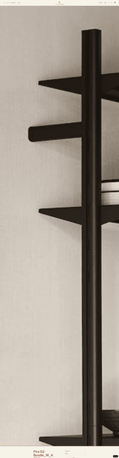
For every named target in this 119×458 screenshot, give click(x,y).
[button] (75, 451)
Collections (13, 2)
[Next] (118, 226)
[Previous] (1, 226)
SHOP (8, 2)
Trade (105, 2)
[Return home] (59, 3)
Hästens (100, 2)
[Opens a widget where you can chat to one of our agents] (115, 456)
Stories (18, 2)
